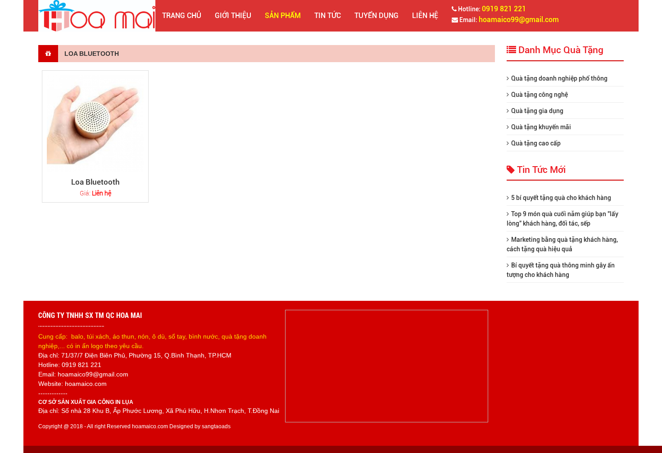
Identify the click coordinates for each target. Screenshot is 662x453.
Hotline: (491, 9)
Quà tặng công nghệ (539, 94)
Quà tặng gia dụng (537, 110)
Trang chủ (181, 15)
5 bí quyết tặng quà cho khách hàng (561, 197)
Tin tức (327, 15)
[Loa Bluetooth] (95, 123)
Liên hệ (425, 15)
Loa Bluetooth (95, 181)
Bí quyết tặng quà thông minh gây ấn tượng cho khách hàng (561, 270)
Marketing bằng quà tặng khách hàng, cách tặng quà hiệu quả (562, 244)
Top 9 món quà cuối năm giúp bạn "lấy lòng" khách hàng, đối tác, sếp (562, 218)
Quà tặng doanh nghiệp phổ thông (559, 78)
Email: (508, 19)
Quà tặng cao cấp (536, 143)
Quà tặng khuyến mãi (541, 127)
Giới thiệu (233, 15)
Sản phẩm (283, 15)
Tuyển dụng (376, 15)
